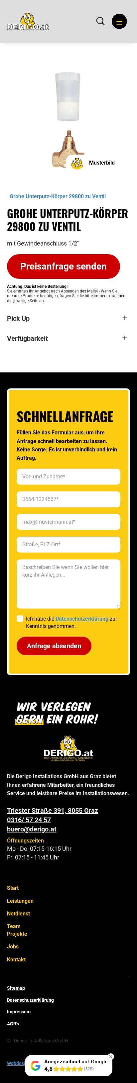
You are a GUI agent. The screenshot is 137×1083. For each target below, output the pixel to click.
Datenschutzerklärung (30, 1000)
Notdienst (18, 913)
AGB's (13, 1023)
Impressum (19, 1011)
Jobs (13, 946)
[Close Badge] (110, 1056)
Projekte (17, 934)
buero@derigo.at (32, 829)
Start (13, 888)
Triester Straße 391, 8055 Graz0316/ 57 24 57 (52, 815)
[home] (28, 21)
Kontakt (16, 959)
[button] (118, 21)
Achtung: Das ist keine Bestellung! (37, 286)
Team (14, 926)
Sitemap (16, 988)
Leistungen (20, 901)
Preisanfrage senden (63, 266)
